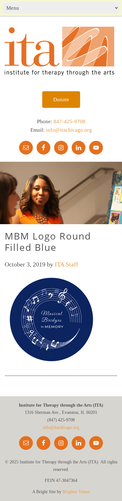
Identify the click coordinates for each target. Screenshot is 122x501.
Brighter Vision (76, 491)
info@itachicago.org (69, 130)
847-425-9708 (69, 121)
